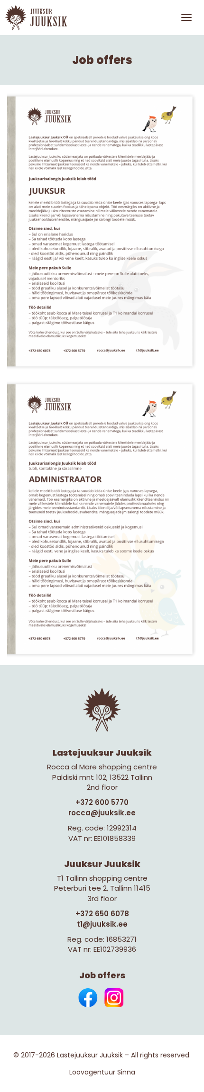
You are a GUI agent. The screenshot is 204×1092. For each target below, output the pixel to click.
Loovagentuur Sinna (102, 1072)
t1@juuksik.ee (102, 924)
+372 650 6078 (102, 914)
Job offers (102, 975)
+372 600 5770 (102, 802)
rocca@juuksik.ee (102, 813)
